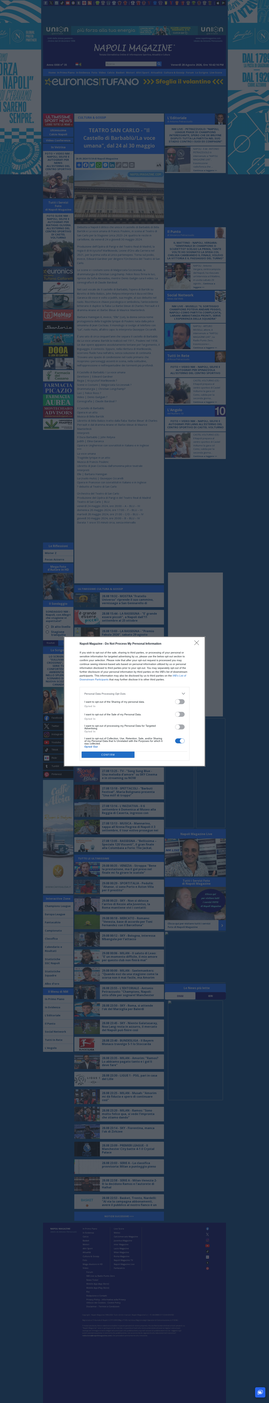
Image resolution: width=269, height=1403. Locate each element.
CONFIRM (108, 754)
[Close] (197, 643)
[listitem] (134, 694)
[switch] (180, 701)
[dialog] (134, 701)
